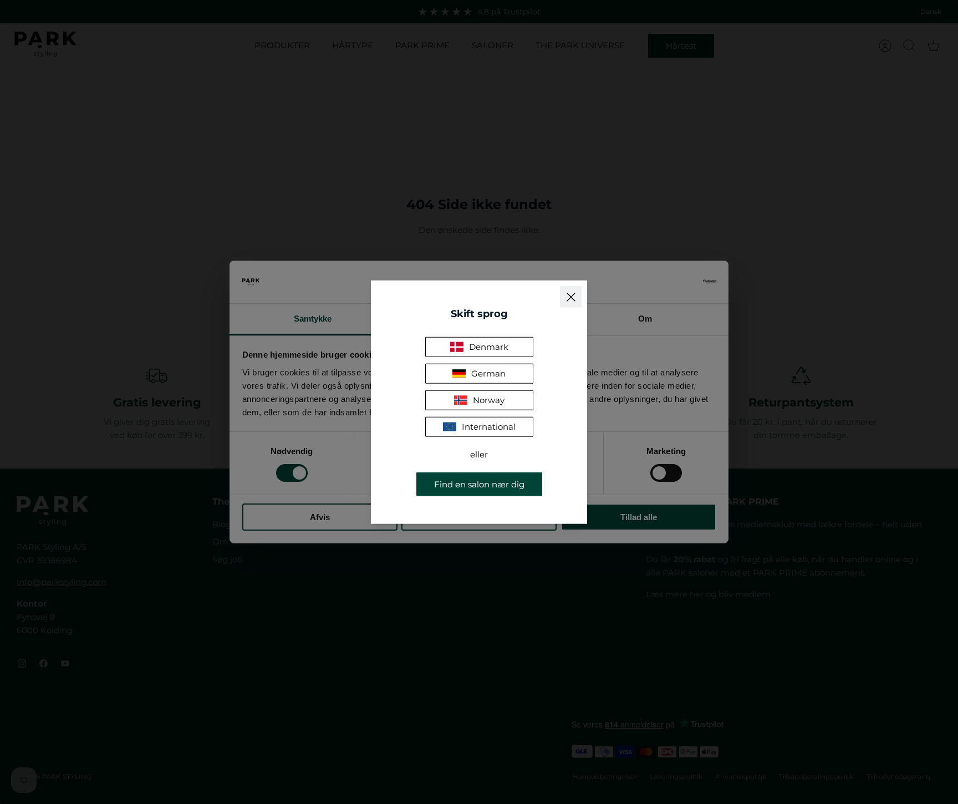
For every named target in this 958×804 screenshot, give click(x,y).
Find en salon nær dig (479, 484)
